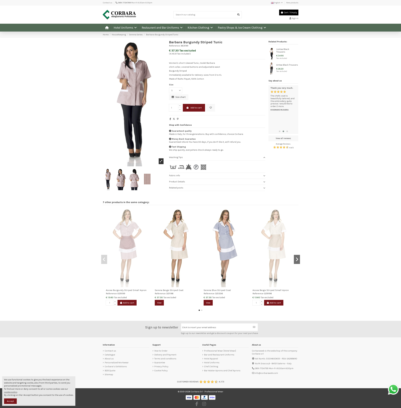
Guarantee (159, 362)
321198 (169, 293)
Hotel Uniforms (211, 362)
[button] (125, 28)
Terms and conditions (165, 358)
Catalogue (110, 354)
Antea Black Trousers (287, 65)
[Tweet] (174, 119)
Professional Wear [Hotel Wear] (220, 350)
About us (109, 358)
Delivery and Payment (165, 354)
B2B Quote (110, 370)
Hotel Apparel (211, 358)
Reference (174, 45)
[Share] (170, 119)
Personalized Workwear (117, 362)
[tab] (217, 158)
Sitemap (109, 374)
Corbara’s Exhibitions (116, 366)
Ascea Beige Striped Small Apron (271, 290)
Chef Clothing (211, 366)
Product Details (177, 181)
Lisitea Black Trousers (282, 50)
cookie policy (10, 392)
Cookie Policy (161, 370)
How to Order (160, 350)
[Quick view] (147, 219)
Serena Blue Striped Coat (217, 290)
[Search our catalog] (238, 14)
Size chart (180, 97)
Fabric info (174, 175)
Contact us (107, 3)
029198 (268, 293)
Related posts (176, 187)
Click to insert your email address (199, 327)
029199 (121, 293)
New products (292, 3)
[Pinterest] (178, 119)
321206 (219, 293)
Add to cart (196, 107)
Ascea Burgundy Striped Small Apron (126, 290)
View (159, 302)
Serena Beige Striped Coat (169, 290)
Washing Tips (176, 157)
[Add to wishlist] (210, 108)
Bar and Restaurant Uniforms (219, 354)
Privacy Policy (161, 366)
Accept (10, 401)
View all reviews (283, 138)
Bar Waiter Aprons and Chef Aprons (222, 370)
